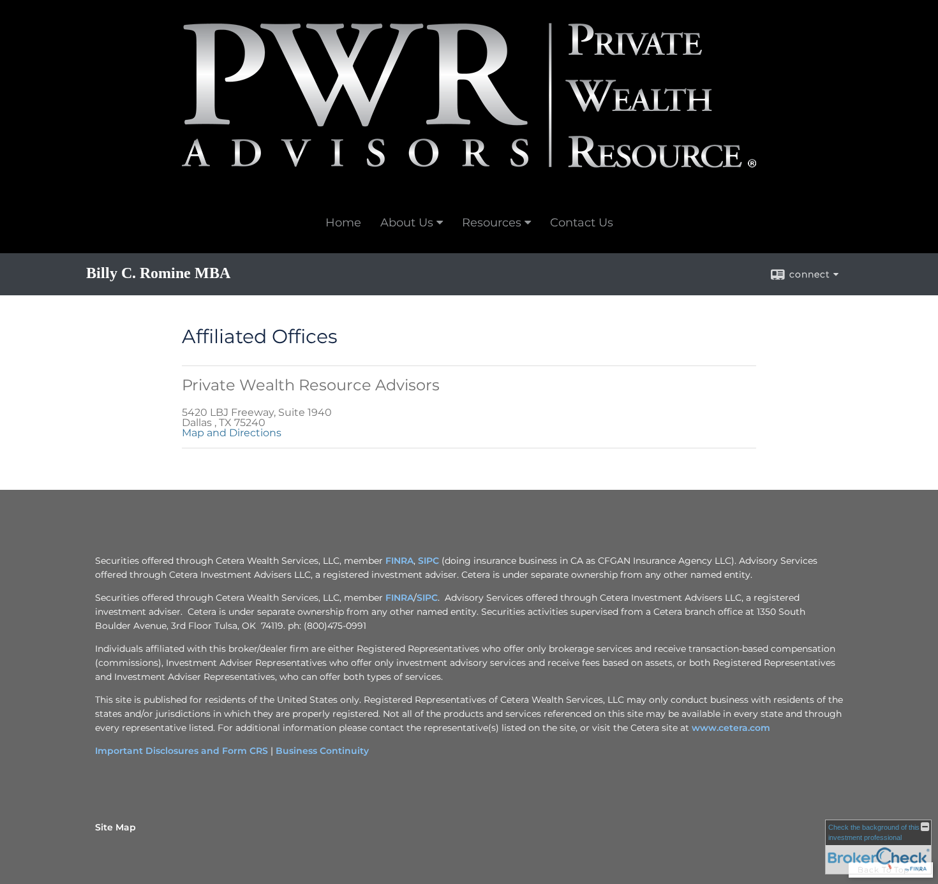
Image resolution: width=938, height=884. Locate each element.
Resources (491, 223)
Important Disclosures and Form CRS (181, 750)
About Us (406, 223)
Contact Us (581, 223)
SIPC (428, 560)
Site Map (115, 827)
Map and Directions (231, 433)
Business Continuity (322, 750)
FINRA (399, 560)
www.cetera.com (731, 727)
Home (343, 223)
